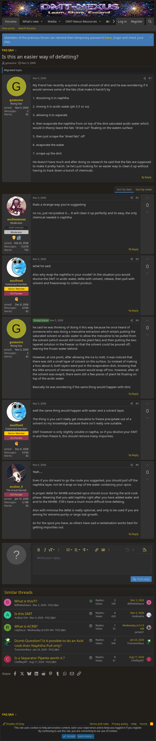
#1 (150, 78)
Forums (10, 21)
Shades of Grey (14, 724)
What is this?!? (25, 601)
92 (27, 505)
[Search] (150, 21)
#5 (137, 403)
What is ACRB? (26, 626)
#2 (137, 198)
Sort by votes (144, 189)
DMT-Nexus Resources (81, 21)
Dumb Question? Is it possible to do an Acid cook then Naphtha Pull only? (48, 643)
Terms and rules (99, 724)
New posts (8, 28)
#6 (137, 465)
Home (143, 724)
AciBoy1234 (21, 617)
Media (52, 21)
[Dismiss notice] (150, 38)
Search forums (27, 28)
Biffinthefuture (22, 605)
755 (26, 250)
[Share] (144, 78)
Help (134, 724)
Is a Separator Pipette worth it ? (39, 658)
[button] (42, 21)
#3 (137, 259)
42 (27, 114)
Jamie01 (139, 632)
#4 (137, 320)
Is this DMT (23, 613)
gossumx (10, 63)
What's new (31, 21)
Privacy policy (120, 724)
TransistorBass (22, 649)
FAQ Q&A (53, 605)
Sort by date (124, 189)
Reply (148, 177)
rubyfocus (20, 630)
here (108, 38)
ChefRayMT (20, 662)
